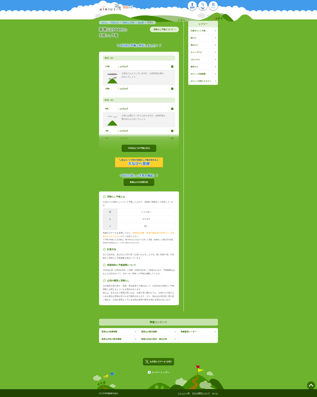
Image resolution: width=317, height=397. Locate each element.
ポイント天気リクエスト (201, 81)
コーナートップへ (160, 372)
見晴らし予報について (163, 29)
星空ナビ (194, 67)
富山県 (141, 22)
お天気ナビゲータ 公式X (161, 361)
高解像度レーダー (189, 332)
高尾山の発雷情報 (109, 332)
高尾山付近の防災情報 (111, 339)
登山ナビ (115, 22)
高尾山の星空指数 (149, 332)
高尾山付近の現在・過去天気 (154, 339)
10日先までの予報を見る (139, 148)
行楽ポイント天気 (198, 31)
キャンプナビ (196, 52)
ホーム (104, 22)
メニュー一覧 (184, 393)
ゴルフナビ (195, 59)
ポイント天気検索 (198, 74)
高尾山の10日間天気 (139, 182)
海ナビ (193, 38)
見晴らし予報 (128, 22)
